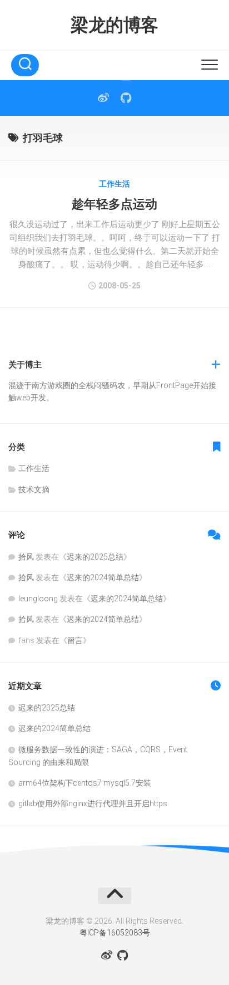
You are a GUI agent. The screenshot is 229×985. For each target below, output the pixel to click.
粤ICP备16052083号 (114, 932)
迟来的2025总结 (95, 556)
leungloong (38, 598)
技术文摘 (33, 489)
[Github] (125, 98)
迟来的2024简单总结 (103, 577)
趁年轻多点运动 (114, 204)
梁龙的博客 (114, 25)
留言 (75, 640)
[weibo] (103, 98)
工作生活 (114, 183)
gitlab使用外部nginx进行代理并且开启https (92, 803)
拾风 (26, 556)
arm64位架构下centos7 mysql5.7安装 (84, 782)
